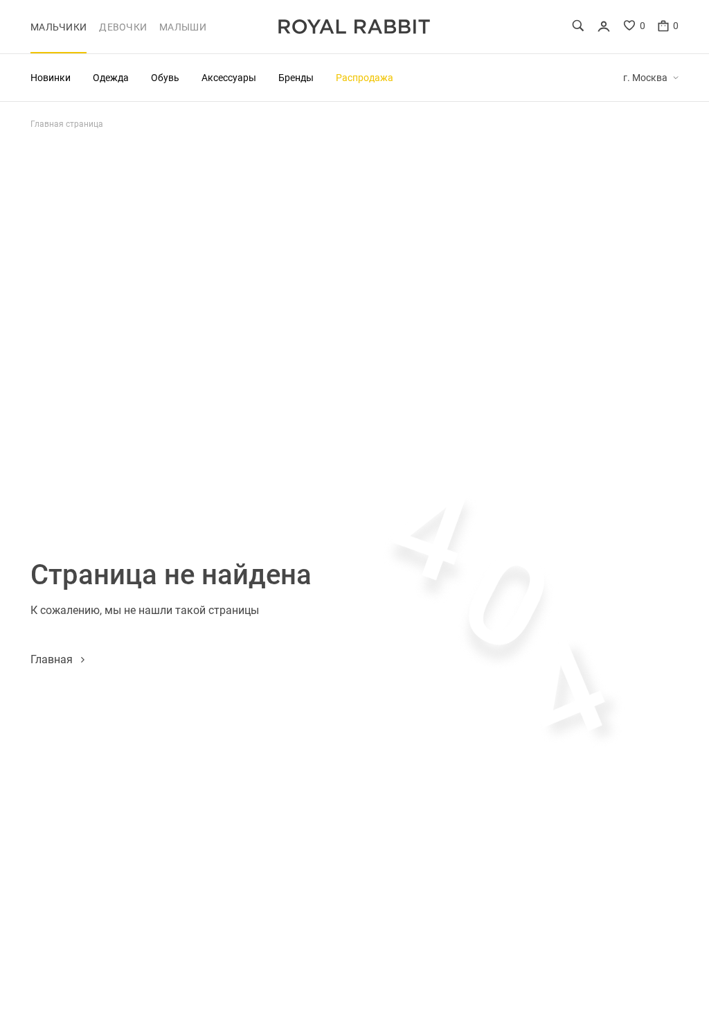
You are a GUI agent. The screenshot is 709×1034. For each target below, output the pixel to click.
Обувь (165, 77)
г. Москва (645, 77)
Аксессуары (228, 77)
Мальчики (58, 27)
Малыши (182, 27)
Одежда (111, 77)
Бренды (296, 77)
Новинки (50, 77)
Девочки (123, 27)
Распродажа (364, 77)
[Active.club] (354, 27)
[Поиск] (578, 25)
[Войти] (604, 26)
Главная (51, 658)
